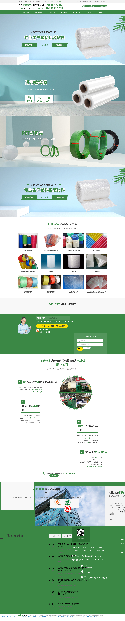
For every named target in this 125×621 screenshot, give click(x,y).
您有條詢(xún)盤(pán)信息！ (98, 1)
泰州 (77, 560)
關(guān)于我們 (38, 12)
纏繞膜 (100, 547)
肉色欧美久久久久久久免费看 (54, 616)
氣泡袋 (84, 547)
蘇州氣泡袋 (54, 1)
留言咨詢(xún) (76, 12)
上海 (96, 559)
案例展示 (84, 550)
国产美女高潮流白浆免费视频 (91, 616)
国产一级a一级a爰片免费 (41, 616)
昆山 (100, 559)
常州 (79, 560)
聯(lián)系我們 (102, 12)
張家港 (88, 559)
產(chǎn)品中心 (76, 550)
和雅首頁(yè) (26, 12)
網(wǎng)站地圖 (83, 1)
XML (90, 1)
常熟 (91, 559)
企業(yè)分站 (77, 1)
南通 (98, 559)
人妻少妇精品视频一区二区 (67, 616)
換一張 (93, 347)
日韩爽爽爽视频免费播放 (79, 616)
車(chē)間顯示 (64, 12)
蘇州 (94, 559)
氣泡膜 (92, 547)
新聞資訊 (89, 12)
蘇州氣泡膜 (50, 1)
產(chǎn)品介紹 (51, 12)
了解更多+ (60, 552)
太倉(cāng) (84, 559)
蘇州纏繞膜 (59, 1)
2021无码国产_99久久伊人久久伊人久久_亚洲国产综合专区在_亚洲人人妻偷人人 (18, 616)
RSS (87, 1)
